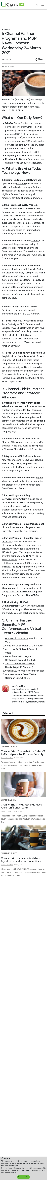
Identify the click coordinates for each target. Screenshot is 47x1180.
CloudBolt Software (11, 527)
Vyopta (24, 605)
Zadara (22, 488)
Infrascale (7, 269)
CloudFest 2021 (13, 645)
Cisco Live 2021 (13, 649)
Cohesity (35, 240)
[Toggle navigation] (43, 4)
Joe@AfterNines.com (30, 162)
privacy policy (36, 1170)
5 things (6, 29)
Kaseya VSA (28, 460)
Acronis (37, 456)
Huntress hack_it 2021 (16, 638)
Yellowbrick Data (10, 406)
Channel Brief (9, 746)
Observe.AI (7, 442)
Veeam (10, 488)
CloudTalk (7, 541)
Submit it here (23, 678)
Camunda (21, 183)
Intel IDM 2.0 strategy (28, 313)
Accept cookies (23, 1177)
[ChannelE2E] (12, 4)
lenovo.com (22, 223)
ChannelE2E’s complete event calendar (24, 670)
